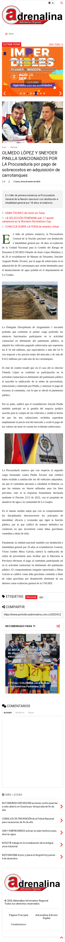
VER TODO (55, 44)
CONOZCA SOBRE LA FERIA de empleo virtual (32, 226)
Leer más (32, 82)
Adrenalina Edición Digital (46, 917)
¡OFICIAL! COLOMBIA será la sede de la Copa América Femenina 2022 (32, 684)
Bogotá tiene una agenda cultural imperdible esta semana (32, 62)
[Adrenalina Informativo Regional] (32, 26)
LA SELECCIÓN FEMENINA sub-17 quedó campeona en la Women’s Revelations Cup (28, 219)
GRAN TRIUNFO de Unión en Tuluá (24, 213)
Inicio (4, 147)
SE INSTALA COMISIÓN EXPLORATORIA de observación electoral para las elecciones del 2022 (32, 653)
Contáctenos (18, 924)
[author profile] (9, 181)
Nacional (14, 147)
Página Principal (18, 915)
